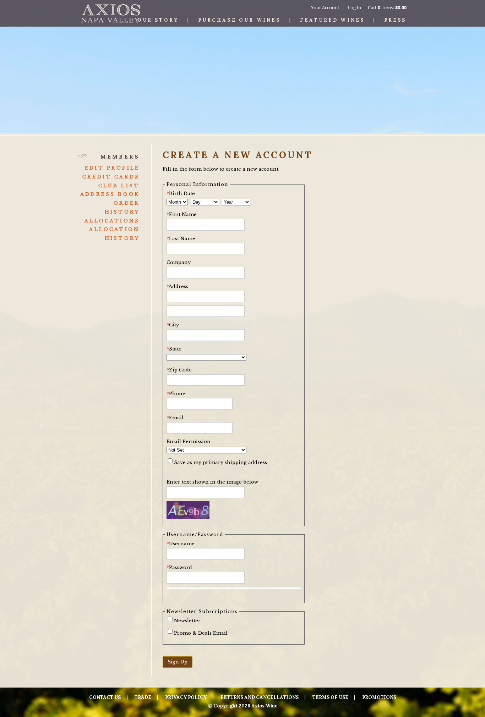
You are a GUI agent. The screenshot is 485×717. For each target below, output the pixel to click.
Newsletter (187, 621)
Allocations (112, 221)
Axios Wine (110, 13)
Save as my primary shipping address (220, 462)
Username (181, 544)
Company (179, 262)
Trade (143, 697)
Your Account (325, 7)
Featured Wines (332, 20)
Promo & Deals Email (201, 633)
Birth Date (181, 194)
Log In (354, 7)
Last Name (181, 239)
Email (175, 418)
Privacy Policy (186, 697)
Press (395, 20)
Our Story (158, 20)
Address (177, 286)
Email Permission (189, 442)
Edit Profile (112, 168)
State (174, 349)
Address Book (110, 194)
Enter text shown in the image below (212, 482)
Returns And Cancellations (259, 697)
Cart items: (387, 7)
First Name (182, 214)
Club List (119, 186)
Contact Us (105, 697)
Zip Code (179, 370)
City (173, 325)
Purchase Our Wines (239, 20)
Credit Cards (111, 177)
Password (179, 567)
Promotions (379, 697)
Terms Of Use (330, 697)
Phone (176, 394)
